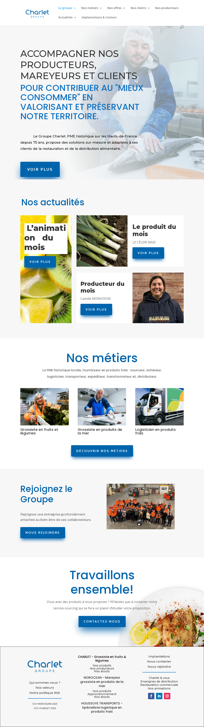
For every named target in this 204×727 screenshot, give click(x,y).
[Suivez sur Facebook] (151, 696)
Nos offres (114, 8)
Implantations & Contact (99, 17)
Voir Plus (40, 169)
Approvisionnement (102, 694)
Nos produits (102, 665)
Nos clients (138, 8)
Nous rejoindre (43, 532)
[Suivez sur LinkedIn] (159, 696)
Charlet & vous (159, 678)
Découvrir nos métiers (102, 451)
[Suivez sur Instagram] (167, 696)
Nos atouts (102, 697)
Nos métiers (89, 8)
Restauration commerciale (159, 685)
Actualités (65, 17)
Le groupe (65, 8)
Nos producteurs (166, 8)
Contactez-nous (102, 621)
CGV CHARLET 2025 (45, 708)
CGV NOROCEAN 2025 (44, 703)
